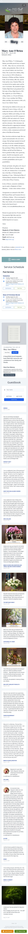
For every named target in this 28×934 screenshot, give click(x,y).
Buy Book (15, 352)
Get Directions (8, 288)
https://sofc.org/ (10, 239)
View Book (7, 352)
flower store (18, 249)
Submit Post (14, 399)
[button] (14, 534)
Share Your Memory (9, 375)
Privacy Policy (10, 927)
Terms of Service (18, 927)
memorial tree (19, 247)
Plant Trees (19, 288)
